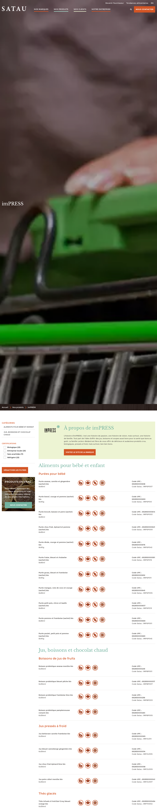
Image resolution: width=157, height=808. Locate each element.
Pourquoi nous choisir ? (80, 15)
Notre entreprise (101, 9)
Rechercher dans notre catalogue (63, 20)
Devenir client (79, 20)
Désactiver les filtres (15, 470)
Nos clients (80, 9)
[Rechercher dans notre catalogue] (131, 9)
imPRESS (32, 407)
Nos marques (41, 9)
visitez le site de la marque (80, 452)
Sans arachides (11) (15, 454)
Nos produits (61, 9)
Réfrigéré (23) (13, 457)
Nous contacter (144, 9)
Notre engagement (101, 14)
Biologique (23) (13, 447)
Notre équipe (101, 17)
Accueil (5, 407)
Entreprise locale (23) (16, 451)
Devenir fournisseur (114, 3)
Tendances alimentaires (137, 3)
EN (152, 3)
